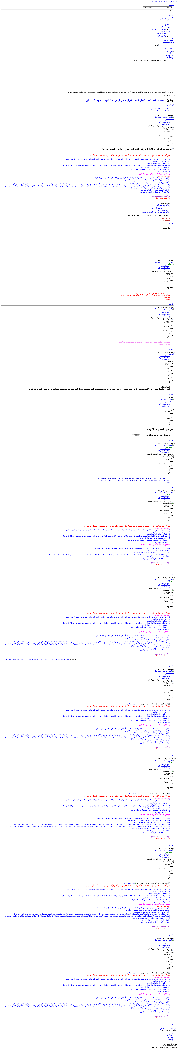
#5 (161, 397)
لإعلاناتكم (171, 1037)
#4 (161, 352)
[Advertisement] (121, 77)
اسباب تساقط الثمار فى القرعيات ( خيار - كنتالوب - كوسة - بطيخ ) (124, 100)
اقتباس (171, 223)
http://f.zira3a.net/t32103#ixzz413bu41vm (16, 659)
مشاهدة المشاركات (164, 122)
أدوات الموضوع (170, 104)
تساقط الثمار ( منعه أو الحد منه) (160, 207)
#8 (161, 578)
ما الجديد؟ (170, 38)
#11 (161, 848)
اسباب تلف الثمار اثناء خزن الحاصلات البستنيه (156, 212)
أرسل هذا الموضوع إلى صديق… (160, 110)
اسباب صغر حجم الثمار (163, 205)
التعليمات (167, 20)
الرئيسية (171, 15)
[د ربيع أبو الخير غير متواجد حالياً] (164, 262)
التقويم (168, 22)
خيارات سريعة (165, 31)
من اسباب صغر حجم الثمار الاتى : (160, 208)
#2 (161, 261)
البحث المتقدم (169, 48)
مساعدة (171, 5)
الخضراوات (170, 57)
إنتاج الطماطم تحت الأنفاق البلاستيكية (164, 1029)
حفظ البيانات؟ (167, 10)
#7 (161, 491)
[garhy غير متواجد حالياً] (166, 399)
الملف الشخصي (165, 120)
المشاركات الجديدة (164, 19)
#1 (161, 115)
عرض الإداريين (161, 35)
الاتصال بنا (170, 1034)
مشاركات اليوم (161, 33)
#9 (161, 669)
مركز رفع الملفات (168, 42)
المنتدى (171, 17)
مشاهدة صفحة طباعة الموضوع (160, 109)
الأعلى (172, 1041)
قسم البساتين (169, 55)
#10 (161, 759)
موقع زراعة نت (169, 40)
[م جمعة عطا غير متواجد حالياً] (164, 117)
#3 (161, 307)
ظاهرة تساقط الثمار (164, 210)
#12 (161, 938)
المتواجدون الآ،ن (161, 36)
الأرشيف (171, 1039)
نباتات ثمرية (170, 59)
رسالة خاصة (166, 124)
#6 (161, 443)
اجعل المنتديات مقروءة (159, 29)
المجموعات (162, 26)
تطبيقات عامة (165, 28)
